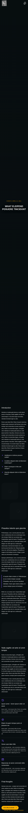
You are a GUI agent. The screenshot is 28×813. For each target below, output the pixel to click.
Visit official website (8, 807)
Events (9, 201)
